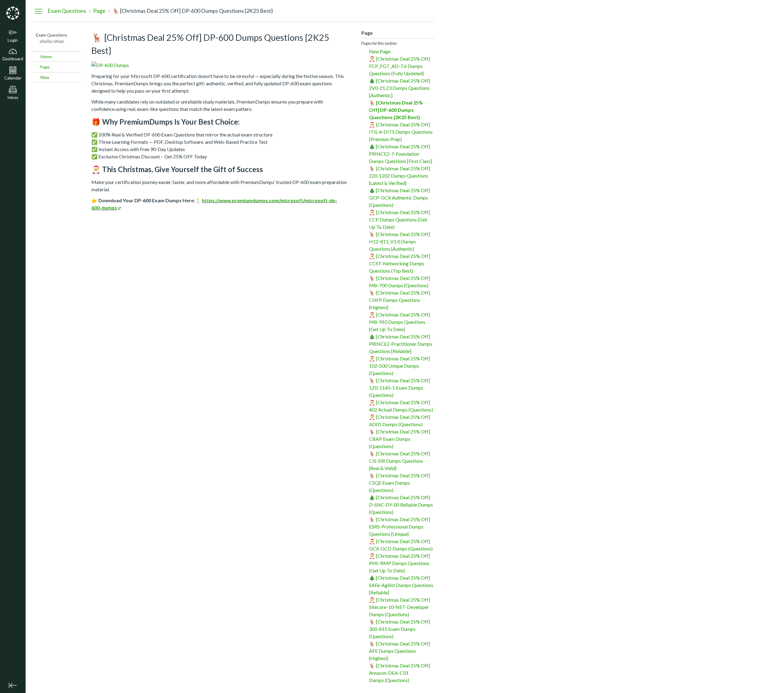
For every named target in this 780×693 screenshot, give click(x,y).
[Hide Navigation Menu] (38, 11)
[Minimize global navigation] (13, 685)
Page (45, 66)
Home (46, 56)
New (45, 77)
